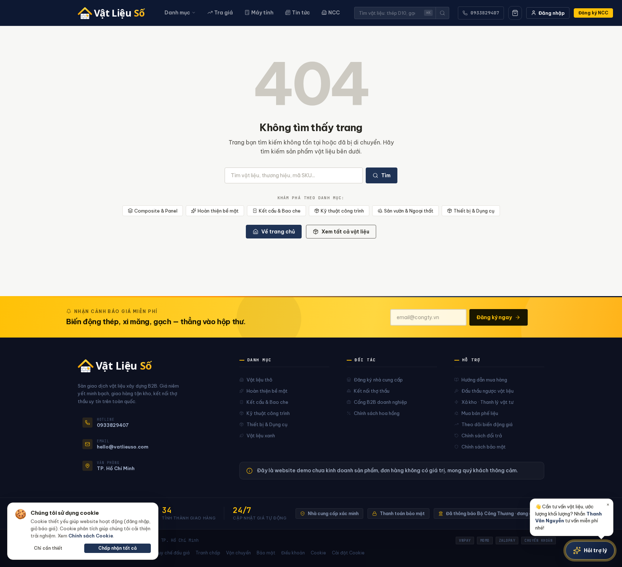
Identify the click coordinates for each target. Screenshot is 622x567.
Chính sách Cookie (90, 536)
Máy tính (262, 12)
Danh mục (177, 12)
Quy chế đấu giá (172, 552)
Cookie (318, 552)
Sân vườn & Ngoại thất (408, 211)
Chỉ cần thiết (48, 548)
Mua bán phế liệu (479, 413)
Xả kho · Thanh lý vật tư (487, 402)
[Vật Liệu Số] (114, 13)
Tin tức (301, 12)
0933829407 (484, 13)
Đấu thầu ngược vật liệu (487, 391)
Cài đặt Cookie (348, 552)
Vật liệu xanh (261, 435)
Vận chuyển (238, 552)
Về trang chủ (278, 231)
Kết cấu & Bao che (280, 211)
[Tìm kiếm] (442, 13)
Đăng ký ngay (494, 317)
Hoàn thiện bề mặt (218, 211)
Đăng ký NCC (593, 12)
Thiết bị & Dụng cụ (474, 211)
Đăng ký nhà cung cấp (378, 380)
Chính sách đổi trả (481, 435)
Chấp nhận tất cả (117, 548)
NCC (334, 12)
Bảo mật (266, 552)
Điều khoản (293, 552)
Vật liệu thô (259, 380)
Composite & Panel (155, 211)
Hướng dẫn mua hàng (484, 380)
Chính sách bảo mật (483, 447)
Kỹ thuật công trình (342, 211)
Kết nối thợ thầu (371, 391)
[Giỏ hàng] (515, 13)
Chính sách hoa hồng (377, 413)
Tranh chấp (207, 552)
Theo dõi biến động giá (487, 424)
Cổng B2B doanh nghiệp (380, 402)
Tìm (386, 175)
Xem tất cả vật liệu (345, 231)
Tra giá (223, 12)
